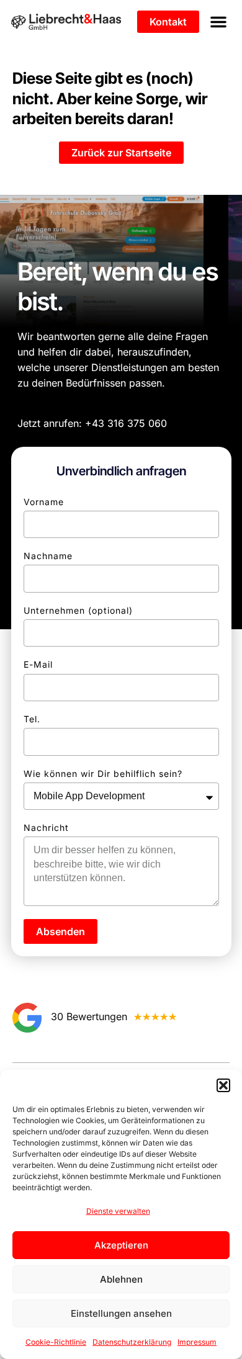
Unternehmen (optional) (78, 610)
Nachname (48, 555)
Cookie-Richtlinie (55, 1342)
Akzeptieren (121, 1245)
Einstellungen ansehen (121, 1313)
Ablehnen (121, 1279)
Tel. (32, 719)
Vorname (44, 501)
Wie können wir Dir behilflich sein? (103, 773)
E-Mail (38, 664)
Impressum (197, 1342)
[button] (223, 1085)
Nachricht (46, 827)
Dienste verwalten (118, 1211)
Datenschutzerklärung (131, 1342)
